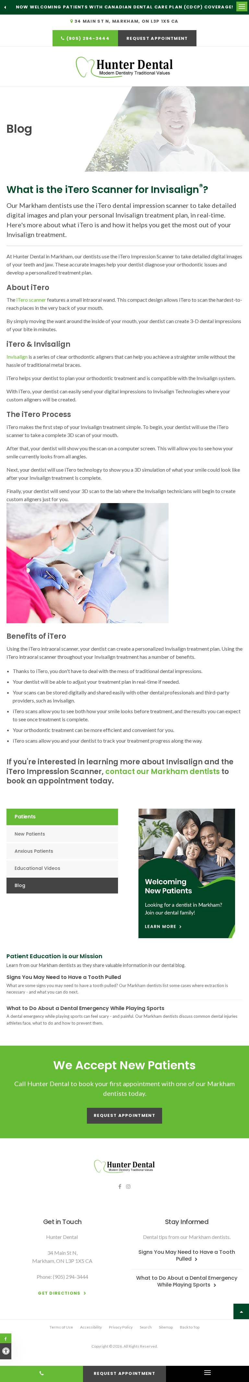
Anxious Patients (34, 851)
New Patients (30, 834)
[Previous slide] (5, 7)
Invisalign (17, 357)
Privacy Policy (121, 1327)
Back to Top (189, 1327)
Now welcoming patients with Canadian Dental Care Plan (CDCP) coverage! (124, 7)
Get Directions (59, 1293)
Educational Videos (37, 868)
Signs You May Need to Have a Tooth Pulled (63, 977)
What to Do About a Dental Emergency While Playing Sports (85, 1008)
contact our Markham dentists (162, 772)
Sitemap (166, 1327)
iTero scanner (31, 300)
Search (146, 1327)
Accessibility (91, 1327)
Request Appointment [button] (157, 38)
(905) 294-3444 (88, 38)
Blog (20, 885)
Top (241, 1311)
